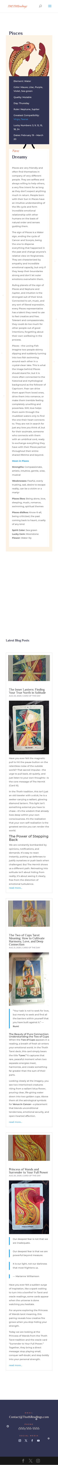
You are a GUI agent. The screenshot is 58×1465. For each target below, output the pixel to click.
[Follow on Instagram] (19, 1440)
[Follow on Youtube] (38, 1440)
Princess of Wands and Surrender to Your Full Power (28, 1171)
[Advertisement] (29, 585)
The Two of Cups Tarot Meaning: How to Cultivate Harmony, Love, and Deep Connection (27, 939)
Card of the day (32, 696)
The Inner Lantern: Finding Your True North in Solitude (27, 691)
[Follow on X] (26, 1440)
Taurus (24, 119)
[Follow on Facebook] (32, 1440)
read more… (15, 887)
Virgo (17, 119)
